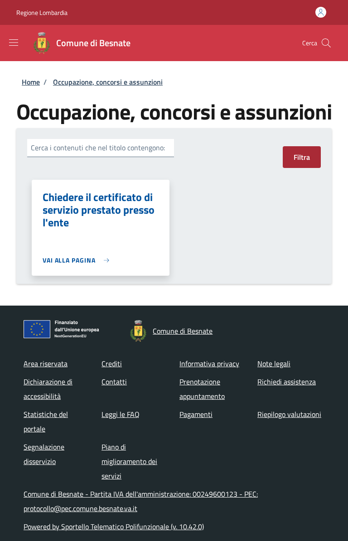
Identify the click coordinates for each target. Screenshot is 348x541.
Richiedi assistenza (286, 381)
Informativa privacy (209, 363)
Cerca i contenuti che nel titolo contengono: (98, 147)
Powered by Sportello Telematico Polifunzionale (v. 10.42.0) (114, 526)
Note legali (273, 363)
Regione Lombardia (42, 12)
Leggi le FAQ (121, 414)
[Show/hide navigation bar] (13, 42)
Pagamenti (196, 414)
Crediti (112, 363)
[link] (78, 260)
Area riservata (46, 363)
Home (31, 82)
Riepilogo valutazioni (289, 414)
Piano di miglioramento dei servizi (129, 461)
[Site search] (326, 43)
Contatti (114, 381)
